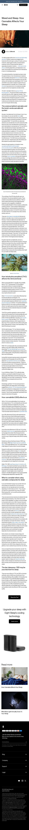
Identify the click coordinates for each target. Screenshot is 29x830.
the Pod (17, 510)
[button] (2, 5)
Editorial (12, 51)
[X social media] (26, 780)
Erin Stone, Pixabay (16, 273)
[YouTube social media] (19, 781)
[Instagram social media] (22, 781)
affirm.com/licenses (13, 807)
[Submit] (26, 742)
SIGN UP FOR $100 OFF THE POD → (14, 1)
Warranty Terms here (12, 798)
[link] (6, 5)
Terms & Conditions (21, 795)
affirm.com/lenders (9, 802)
